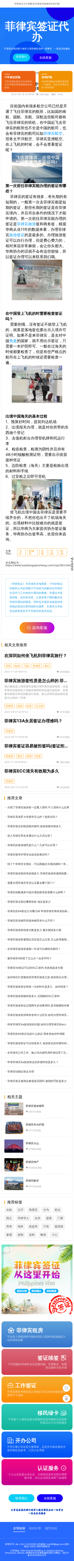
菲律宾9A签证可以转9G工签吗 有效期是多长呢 (35, 967)
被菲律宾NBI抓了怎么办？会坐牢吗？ (29, 958)
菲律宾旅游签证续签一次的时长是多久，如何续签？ (37, 986)
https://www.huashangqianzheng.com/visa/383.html (38, 565)
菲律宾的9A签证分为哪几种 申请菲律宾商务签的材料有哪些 (38, 911)
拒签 (38, 756)
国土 (9, 1218)
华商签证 (17, 583)
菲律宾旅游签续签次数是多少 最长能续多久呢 (34, 930)
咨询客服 (39, 627)
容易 (29, 756)
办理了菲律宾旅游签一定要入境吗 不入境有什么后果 (38, 807)
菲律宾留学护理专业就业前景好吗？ (28, 854)
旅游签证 (16, 235)
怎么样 (39, 706)
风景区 (33, 1210)
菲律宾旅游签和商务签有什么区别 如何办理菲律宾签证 (38, 1014)
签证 (20, 756)
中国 (52, 552)
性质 (29, 706)
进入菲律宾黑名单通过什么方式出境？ (30, 835)
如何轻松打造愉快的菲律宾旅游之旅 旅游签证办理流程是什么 (38, 977)
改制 (20, 1234)
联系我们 (21, 56)
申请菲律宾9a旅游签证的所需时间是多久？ (32, 1062)
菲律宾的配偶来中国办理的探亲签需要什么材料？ (36, 892)
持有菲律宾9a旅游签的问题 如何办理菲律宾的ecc (37, 1024)
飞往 (20, 552)
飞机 (26, 665)
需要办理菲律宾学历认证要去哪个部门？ (31, 882)
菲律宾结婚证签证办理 (20, 1071)
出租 (9, 1210)
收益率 (33, 1226)
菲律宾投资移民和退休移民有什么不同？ (31, 920)
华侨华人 (23, 1218)
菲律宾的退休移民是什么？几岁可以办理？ (32, 845)
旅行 (47, 665)
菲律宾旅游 (26, 224)
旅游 (20, 706)
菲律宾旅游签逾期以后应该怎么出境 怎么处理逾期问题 (38, 939)
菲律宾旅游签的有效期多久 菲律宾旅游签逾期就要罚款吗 (38, 873)
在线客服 (45, 57)
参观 (9, 1234)
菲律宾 (31, 552)
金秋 (32, 1234)
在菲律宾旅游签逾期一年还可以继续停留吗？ (34, 948)
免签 (13, 341)
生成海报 (72, 565)
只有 (46, 1226)
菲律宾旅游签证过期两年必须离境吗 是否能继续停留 (38, 1005)
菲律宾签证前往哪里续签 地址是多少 (29, 901)
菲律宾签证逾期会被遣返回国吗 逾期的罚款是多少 (37, 1080)
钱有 (20, 1226)
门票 (60, 1218)
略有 (43, 1234)
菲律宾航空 (52, 133)
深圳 (8, 665)
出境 (42, 552)
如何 (17, 665)
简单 (9, 1226)
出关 (37, 1218)
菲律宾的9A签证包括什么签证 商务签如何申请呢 (36, 1033)
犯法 (57, 1210)
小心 (54, 1234)
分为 (46, 1210)
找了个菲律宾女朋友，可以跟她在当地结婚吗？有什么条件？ (38, 864)
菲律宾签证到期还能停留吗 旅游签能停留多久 (34, 826)
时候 (62, 552)
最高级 (59, 1226)
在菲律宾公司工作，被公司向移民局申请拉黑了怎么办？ (38, 1052)
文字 (20, 1210)
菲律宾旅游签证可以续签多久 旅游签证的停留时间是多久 (38, 1043)
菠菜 (49, 1218)
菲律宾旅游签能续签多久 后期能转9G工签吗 (33, 996)
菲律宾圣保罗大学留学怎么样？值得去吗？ (32, 816)
